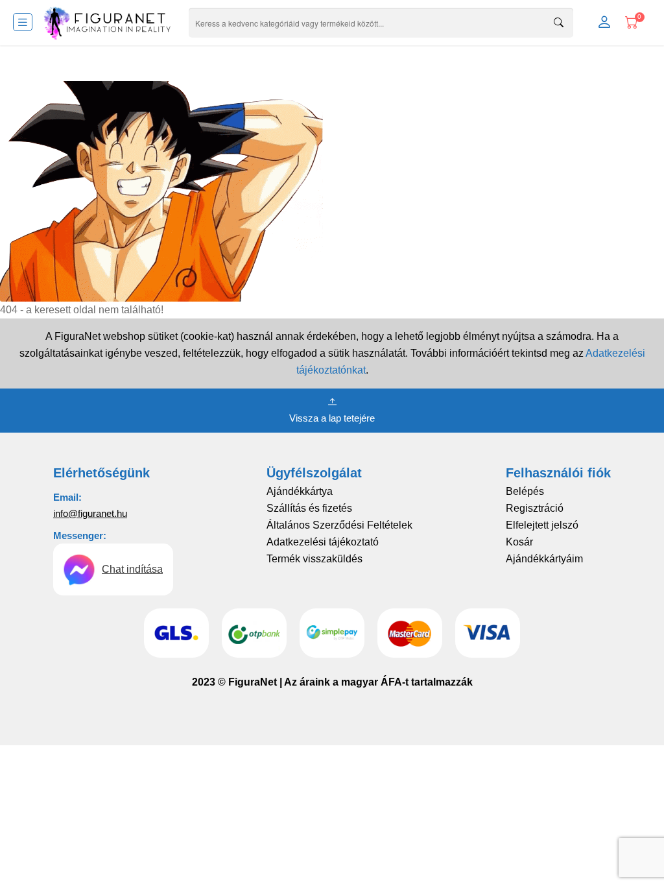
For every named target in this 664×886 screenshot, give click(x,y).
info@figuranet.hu (90, 513)
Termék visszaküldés (314, 558)
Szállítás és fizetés (309, 508)
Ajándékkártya (300, 491)
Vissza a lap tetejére (332, 418)
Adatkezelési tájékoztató (323, 541)
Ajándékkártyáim (544, 558)
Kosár (519, 541)
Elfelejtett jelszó (542, 525)
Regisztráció (534, 508)
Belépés (525, 491)
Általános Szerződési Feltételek (339, 525)
